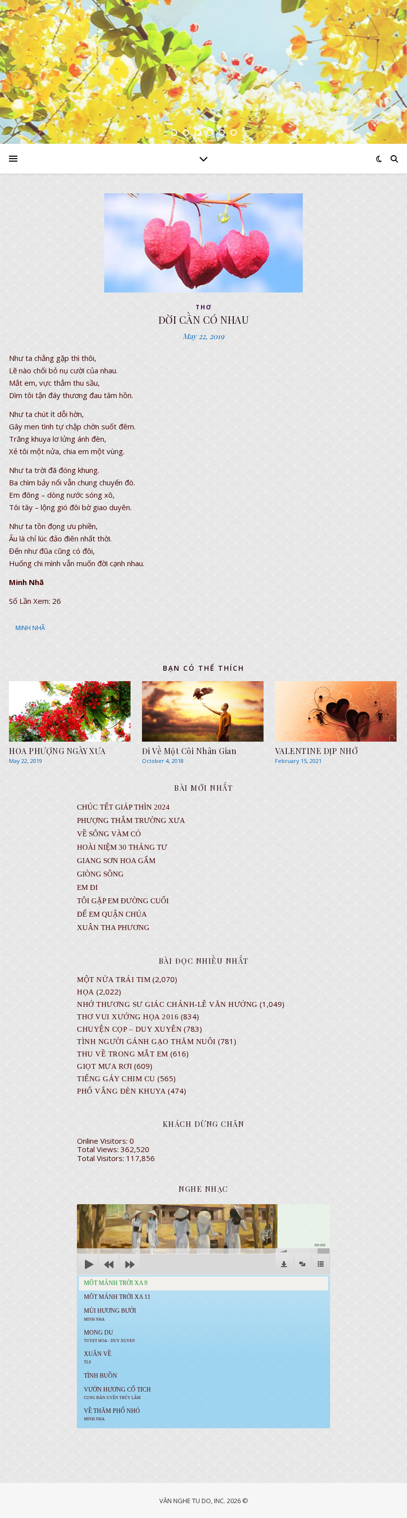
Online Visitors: (103, 1141)
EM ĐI (87, 887)
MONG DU (109, 1336)
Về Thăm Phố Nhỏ (112, 1414)
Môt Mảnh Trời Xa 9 (115, 1283)
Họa (85, 992)
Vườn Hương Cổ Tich (117, 1393)
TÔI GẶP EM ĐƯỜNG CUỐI (123, 901)
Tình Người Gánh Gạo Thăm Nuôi (146, 1042)
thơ (204, 307)
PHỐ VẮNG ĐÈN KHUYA (121, 1091)
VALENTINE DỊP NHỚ (316, 751)
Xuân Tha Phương (113, 928)
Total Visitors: (101, 1158)
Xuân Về (97, 1357)
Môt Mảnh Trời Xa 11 (117, 1296)
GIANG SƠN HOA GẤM (116, 861)
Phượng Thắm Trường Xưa (131, 820)
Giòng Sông (100, 874)
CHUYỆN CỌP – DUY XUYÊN (129, 1029)
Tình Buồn (100, 1375)
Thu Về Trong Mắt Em (122, 1054)
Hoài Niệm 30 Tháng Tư (122, 847)
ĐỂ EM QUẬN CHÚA (112, 914)
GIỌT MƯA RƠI (104, 1066)
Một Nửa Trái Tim (113, 980)
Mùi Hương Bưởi (110, 1314)
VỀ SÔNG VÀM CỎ (109, 834)
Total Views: (99, 1149)
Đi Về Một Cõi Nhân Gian (189, 751)
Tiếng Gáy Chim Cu (116, 1079)
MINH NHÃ (30, 628)
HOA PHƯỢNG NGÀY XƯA (57, 751)
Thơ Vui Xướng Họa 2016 (128, 1017)
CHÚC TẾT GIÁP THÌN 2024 (123, 807)
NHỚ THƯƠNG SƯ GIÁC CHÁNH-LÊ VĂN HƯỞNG (167, 1004)
